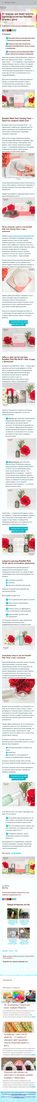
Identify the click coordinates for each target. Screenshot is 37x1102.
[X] (10, 30)
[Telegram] (15, 30)
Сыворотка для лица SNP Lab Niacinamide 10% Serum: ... (13, 922)
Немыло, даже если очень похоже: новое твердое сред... (24, 941)
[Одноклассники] (5, 30)
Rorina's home (10, 2)
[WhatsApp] (13, 30)
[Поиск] (35, 3)
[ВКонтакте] (3, 30)
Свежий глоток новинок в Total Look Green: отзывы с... (24, 922)
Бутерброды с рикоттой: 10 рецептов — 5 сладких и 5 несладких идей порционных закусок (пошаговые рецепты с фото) (17, 1040)
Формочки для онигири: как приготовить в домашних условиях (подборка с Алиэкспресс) (18, 1075)
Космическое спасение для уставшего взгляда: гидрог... (12, 941)
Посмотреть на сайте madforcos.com (19, 323)
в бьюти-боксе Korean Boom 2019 (19, 236)
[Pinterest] (8, 30)
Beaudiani (5, 950)
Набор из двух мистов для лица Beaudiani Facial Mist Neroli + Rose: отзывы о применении (20, 46)
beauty (11, 950)
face (16, 950)
